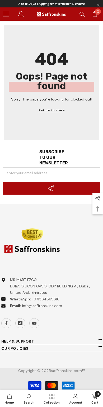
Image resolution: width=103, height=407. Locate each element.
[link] (29, 398)
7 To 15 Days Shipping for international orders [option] (51, 4)
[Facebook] (6, 323)
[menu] (6, 14)
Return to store (52, 110)
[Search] (82, 14)
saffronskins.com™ (68, 370)
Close (98, 5)
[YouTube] (34, 323)
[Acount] (21, 14)
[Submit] (51, 188)
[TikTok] (20, 323)
